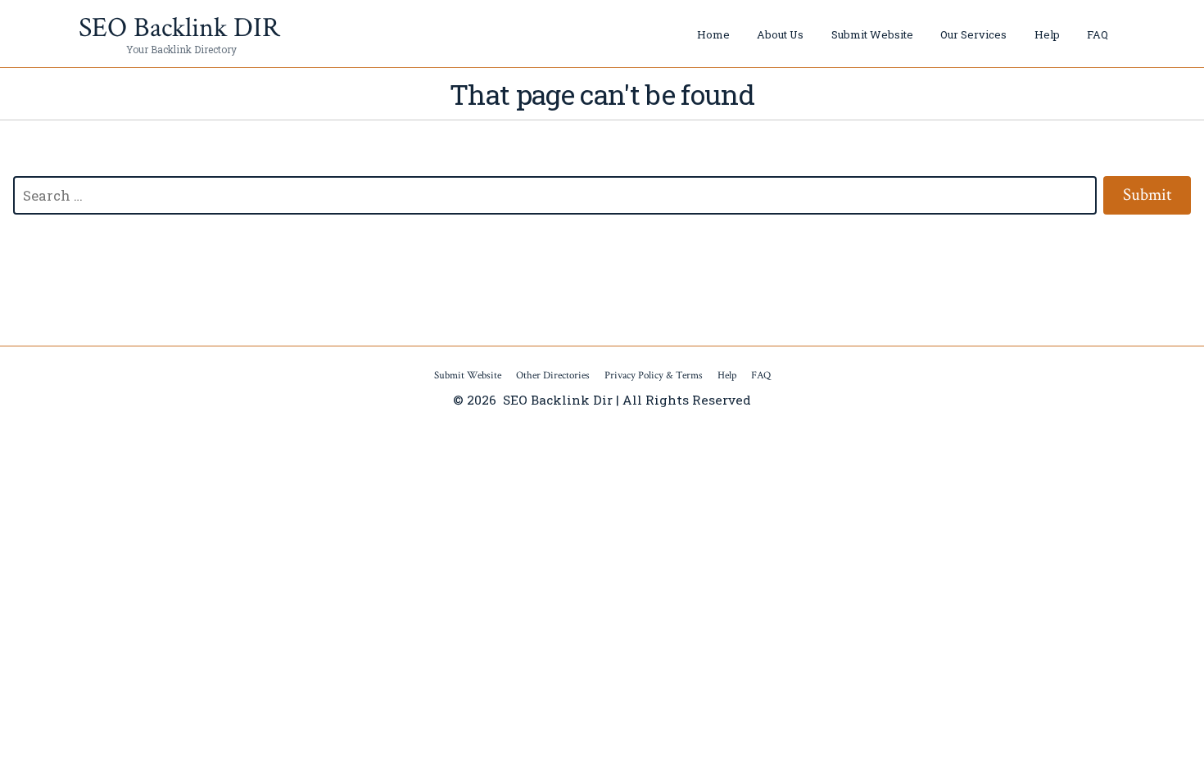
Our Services (973, 34)
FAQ (1097, 34)
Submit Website (872, 34)
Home (713, 34)
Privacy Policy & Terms (653, 375)
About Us (780, 34)
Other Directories (553, 375)
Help (1047, 34)
